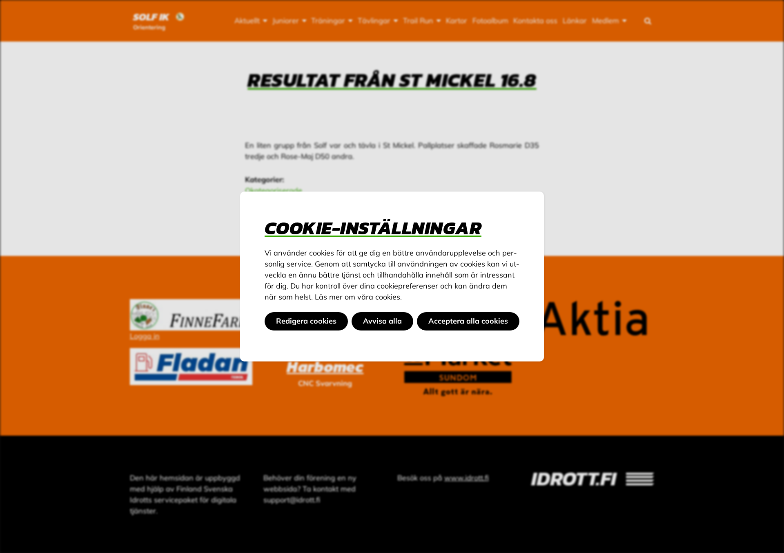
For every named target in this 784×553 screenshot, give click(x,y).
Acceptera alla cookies (468, 321)
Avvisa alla (382, 321)
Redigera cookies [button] (306, 321)
